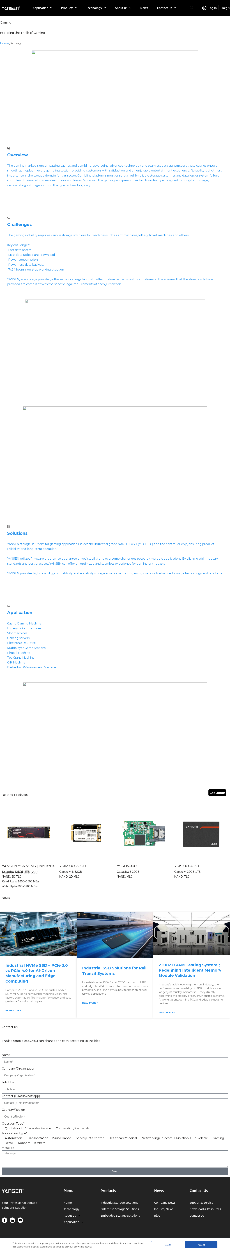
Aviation (183, 1138)
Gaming (218, 1138)
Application (40, 8)
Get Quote (217, 792)
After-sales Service (38, 1128)
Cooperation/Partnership (73, 1128)
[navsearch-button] (191, 8)
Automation (13, 1138)
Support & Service (201, 1202)
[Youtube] (20, 1220)
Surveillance (62, 1138)
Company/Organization (18, 1068)
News (144, 8)
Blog (157, 1215)
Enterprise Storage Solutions (120, 1209)
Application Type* (14, 1133)
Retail (9, 1143)
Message (8, 1148)
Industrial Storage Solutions (119, 1202)
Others (40, 1143)
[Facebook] (4, 1220)
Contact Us (164, 8)
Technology (94, 8)
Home (4, 43)
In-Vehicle (201, 1138)
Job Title (8, 1082)
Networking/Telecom (157, 1138)
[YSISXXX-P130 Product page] (201, 833)
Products (67, 8)
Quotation (12, 1128)
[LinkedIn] (12, 1220)
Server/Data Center (90, 1138)
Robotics (24, 1143)
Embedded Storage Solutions (120, 1215)
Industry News (163, 1209)
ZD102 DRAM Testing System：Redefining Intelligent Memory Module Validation (190, 970)
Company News (165, 1202)
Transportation (37, 1138)
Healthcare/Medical (123, 1138)
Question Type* (13, 1123)
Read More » (13, 1010)
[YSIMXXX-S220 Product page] (86, 833)
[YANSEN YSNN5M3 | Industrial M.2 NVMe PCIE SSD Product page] (28, 833)
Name (6, 1055)
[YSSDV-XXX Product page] (143, 833)
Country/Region (13, 1109)
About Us (121, 8)
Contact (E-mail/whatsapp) (21, 1096)
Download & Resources (205, 1209)
